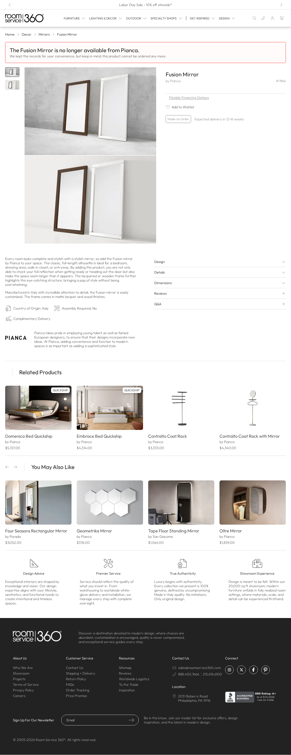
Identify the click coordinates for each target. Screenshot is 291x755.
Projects (19, 679)
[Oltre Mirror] (252, 502)
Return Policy (76, 679)
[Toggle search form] (254, 18)
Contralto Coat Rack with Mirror (249, 436)
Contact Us (74, 667)
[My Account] (272, 18)
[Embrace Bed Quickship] (110, 408)
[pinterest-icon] (265, 669)
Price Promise (76, 696)
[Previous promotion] (10, 4)
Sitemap (125, 667)
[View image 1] (12, 72)
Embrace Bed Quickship (99, 436)
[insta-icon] (229, 669)
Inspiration (127, 690)
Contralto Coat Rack (167, 436)
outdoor (133, 18)
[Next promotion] (281, 4)
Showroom (21, 673)
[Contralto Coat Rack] (181, 408)
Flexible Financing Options (189, 97)
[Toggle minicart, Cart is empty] (282, 18)
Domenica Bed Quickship (28, 436)
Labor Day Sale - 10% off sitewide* (145, 5)
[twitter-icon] (241, 669)
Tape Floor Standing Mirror (173, 530)
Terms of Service (26, 684)
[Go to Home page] (24, 18)
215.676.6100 (212, 674)
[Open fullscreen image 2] (90, 199)
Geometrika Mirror (94, 530)
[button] (7, 467)
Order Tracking (77, 690)
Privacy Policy (23, 690)
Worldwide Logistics (134, 679)
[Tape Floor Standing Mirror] (181, 502)
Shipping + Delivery (80, 673)
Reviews (125, 673)
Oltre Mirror (230, 530)
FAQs (70, 684)
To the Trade (128, 684)
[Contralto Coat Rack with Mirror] (252, 408)
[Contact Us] (263, 18)
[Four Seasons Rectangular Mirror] (38, 502)
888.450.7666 (188, 674)
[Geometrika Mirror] (110, 502)
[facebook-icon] (253, 669)
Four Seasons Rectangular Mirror (36, 530)
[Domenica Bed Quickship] (38, 408)
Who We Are (23, 667)
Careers (19, 696)
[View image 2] (12, 85)
